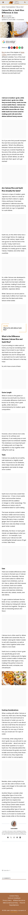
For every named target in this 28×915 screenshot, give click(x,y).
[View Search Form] (25, 2)
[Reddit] (17, 48)
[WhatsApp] (19, 48)
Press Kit (22, 903)
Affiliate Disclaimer (19, 900)
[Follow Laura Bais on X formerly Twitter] (11, 837)
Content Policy (14, 896)
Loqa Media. (14, 912)
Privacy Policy (7, 900)
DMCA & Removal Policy (10, 903)
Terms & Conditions (14, 898)
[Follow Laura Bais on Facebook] (8, 837)
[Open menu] (3, 2)
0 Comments (20, 19)
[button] (3, 24)
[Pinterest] (12, 48)
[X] (14, 48)
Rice (3, 52)
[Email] (22, 48)
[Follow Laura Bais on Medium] (20, 837)
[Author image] (3, 16)
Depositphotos (14, 905)
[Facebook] (9, 48)
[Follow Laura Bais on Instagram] (14, 837)
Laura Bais (8, 16)
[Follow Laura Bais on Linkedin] (17, 837)
